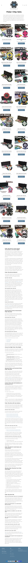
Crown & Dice (8, 340)
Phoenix (20, 281)
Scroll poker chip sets (8, 305)
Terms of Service (12, 556)
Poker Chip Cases (4, 553)
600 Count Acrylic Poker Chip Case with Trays (13, 429)
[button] (1, 5)
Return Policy (12, 553)
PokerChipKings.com (12, 562)
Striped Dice (8, 341)
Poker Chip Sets (4, 551)
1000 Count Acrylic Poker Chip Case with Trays (13, 430)
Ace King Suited (8, 339)
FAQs (10, 551)
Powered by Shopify (17, 562)
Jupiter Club (7, 282)
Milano (17, 281)
